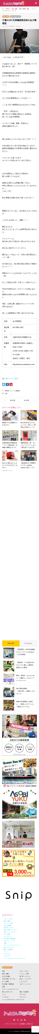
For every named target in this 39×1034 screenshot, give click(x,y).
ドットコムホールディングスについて (13, 999)
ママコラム (28, 643)
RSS (25, 1020)
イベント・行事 (24, 973)
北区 (6, 393)
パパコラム (5, 997)
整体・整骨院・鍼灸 (15, 16)
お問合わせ (29, 1024)
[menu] (35, 3)
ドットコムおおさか (15, 1031)
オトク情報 (5, 981)
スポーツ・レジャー (25, 984)
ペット (4, 994)
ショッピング (23, 981)
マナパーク (23, 997)
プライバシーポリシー (11, 1024)
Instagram (21, 1020)
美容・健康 (5, 16)
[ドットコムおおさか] (13, 3)
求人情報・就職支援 (8, 984)
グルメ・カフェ (24, 971)
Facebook (18, 1020)
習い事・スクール (25, 976)
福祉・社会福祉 (24, 992)
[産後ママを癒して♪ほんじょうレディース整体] (28, 400)
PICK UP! (11, 643)
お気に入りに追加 (11, 378)
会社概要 (22, 1024)
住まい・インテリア (25, 979)
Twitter (14, 1020)
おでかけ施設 (6, 976)
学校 (3, 971)
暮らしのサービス (7, 992)
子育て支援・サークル (8, 979)
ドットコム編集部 (15, 390)
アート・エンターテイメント (10, 989)
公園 (3, 986)
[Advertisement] (19, 554)
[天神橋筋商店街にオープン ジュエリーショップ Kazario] (11, 400)
